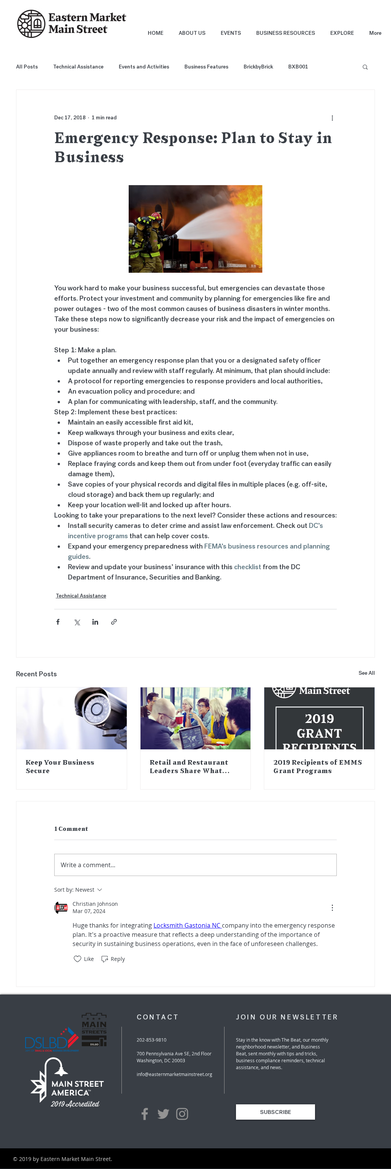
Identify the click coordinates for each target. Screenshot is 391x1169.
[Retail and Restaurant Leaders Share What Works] (196, 718)
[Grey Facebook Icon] (145, 1114)
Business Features (206, 66)
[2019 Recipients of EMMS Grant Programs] (319, 718)
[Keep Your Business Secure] (71, 718)
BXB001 (298, 66)
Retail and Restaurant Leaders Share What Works (189, 767)
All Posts (27, 66)
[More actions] (332, 117)
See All (367, 673)
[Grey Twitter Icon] (163, 1114)
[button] (365, 66)
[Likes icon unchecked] (77, 959)
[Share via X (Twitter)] (76, 621)
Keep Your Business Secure (60, 767)
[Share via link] (114, 621)
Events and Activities (144, 66)
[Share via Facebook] (57, 621)
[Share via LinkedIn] (95, 621)
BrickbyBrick (258, 66)
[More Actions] (332, 907)
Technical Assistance (78, 66)
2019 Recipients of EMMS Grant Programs (317, 767)
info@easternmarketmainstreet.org (174, 1074)
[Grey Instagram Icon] (182, 1114)
